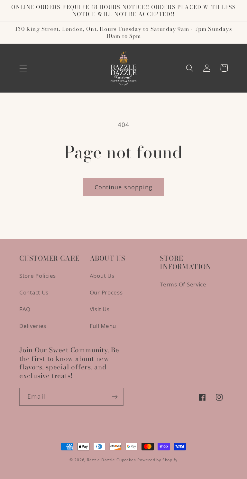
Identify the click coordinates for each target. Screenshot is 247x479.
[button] (23, 68)
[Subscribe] (114, 397)
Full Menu (103, 326)
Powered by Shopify (157, 460)
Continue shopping (123, 187)
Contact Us (34, 292)
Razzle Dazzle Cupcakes (111, 460)
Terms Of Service (183, 284)
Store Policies (37, 275)
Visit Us (100, 309)
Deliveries (32, 326)
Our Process (106, 292)
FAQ (25, 309)
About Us (102, 275)
